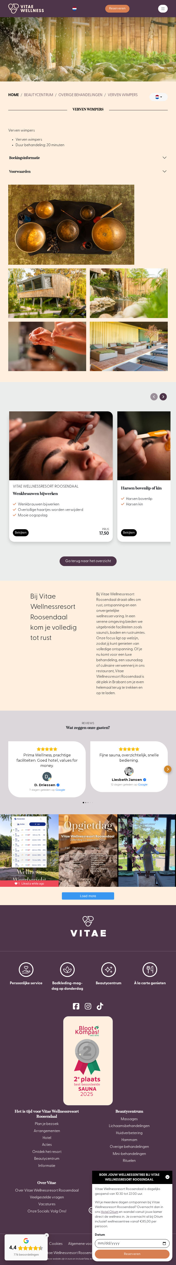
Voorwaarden (19, 171)
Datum (100, 1235)
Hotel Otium (109, 1212)
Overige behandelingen (80, 95)
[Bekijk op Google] (47, 776)
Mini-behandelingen (129, 1154)
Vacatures (46, 1204)
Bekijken (21, 532)
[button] (74, 9)
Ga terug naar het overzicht (88, 561)
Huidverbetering (129, 1133)
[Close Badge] (46, 1235)
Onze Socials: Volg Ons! (47, 1211)
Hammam (129, 1140)
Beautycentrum (38, 95)
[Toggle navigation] (163, 9)
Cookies (56, 1244)
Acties (47, 1145)
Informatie (46, 1166)
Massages (129, 1119)
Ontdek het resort (46, 1152)
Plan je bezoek (47, 1124)
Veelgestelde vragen (47, 1197)
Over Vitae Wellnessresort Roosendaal (47, 1190)
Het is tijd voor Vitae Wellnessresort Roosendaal (47, 1114)
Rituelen (129, 1161)
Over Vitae (46, 1182)
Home (13, 95)
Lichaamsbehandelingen (129, 1126)
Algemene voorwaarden (88, 1244)
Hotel (47, 1138)
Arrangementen (47, 1131)
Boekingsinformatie (24, 158)
